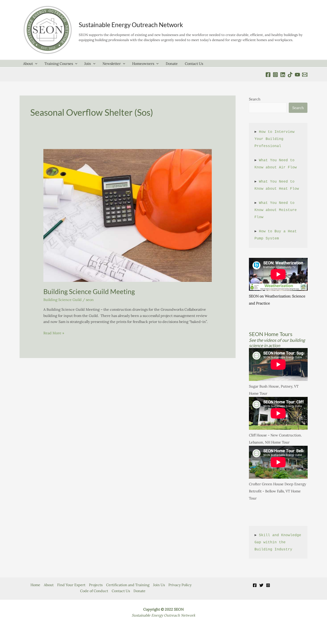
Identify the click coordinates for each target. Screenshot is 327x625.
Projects (96, 585)
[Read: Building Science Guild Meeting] (127, 215)
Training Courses (58, 63)
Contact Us (194, 63)
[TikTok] (290, 74)
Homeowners (143, 63)
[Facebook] (268, 74)
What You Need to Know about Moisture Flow (276, 210)
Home (35, 585)
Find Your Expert (71, 585)
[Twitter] (261, 585)
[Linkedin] (282, 74)
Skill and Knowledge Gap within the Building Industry (278, 542)
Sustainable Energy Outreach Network (131, 24)
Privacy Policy (180, 585)
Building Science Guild (62, 299)
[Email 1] (304, 74)
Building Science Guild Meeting (89, 291)
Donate (172, 63)
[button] (35, 63)
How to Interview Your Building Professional (275, 139)
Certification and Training (127, 585)
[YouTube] (297, 74)
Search (254, 99)
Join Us (159, 585)
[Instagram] (268, 585)
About (28, 63)
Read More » (53, 333)
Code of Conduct (94, 591)
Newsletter (112, 63)
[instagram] (275, 74)
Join (87, 63)
